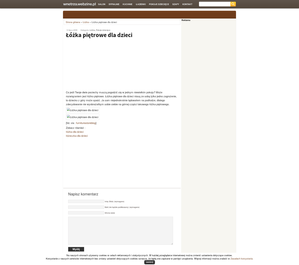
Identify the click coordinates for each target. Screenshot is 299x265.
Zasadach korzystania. (241, 258)
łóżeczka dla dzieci (77, 135)
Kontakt (187, 4)
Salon (101, 4)
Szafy (175, 4)
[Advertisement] (92, 64)
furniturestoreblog (86, 123)
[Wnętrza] (79, 4)
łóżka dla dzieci (75, 131)
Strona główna (73, 22)
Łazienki (141, 4)
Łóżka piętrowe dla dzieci (99, 35)
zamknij (149, 262)
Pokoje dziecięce (159, 4)
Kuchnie (127, 4)
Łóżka (86, 22)
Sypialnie (114, 4)
